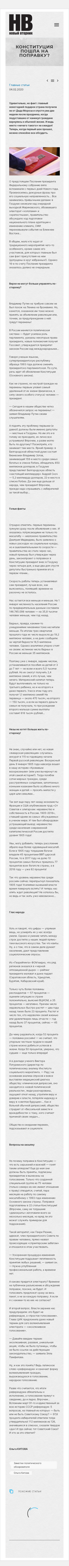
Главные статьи (19, 85)
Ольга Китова (21, 1472)
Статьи (46, 26)
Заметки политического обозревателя (27, 1465)
